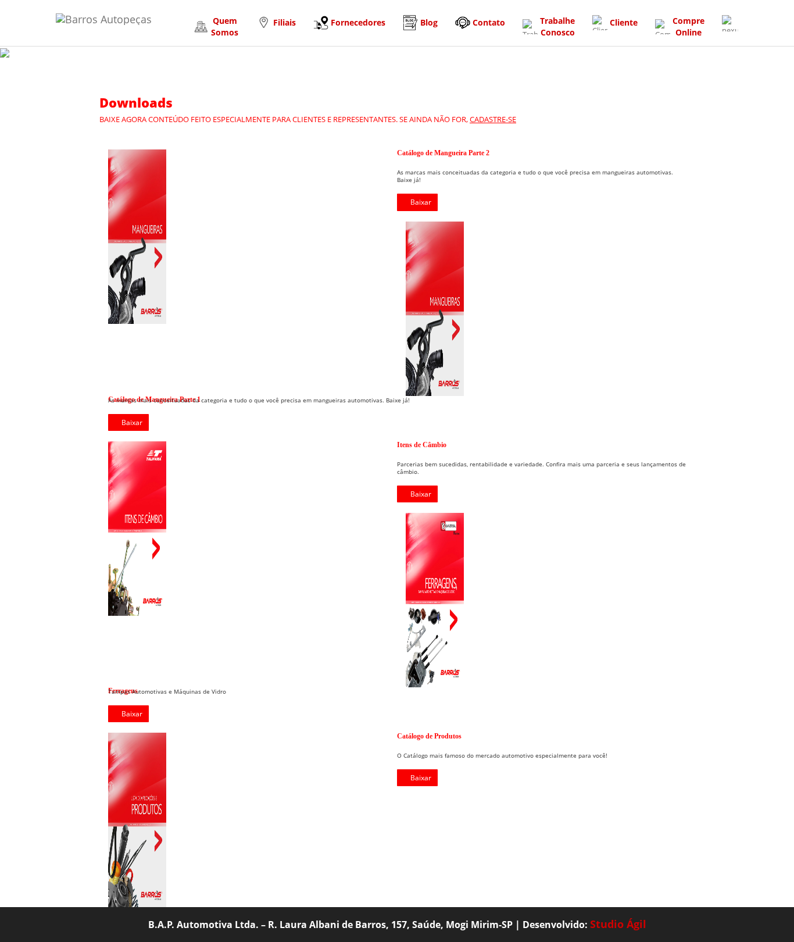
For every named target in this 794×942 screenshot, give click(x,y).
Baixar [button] (420, 202)
